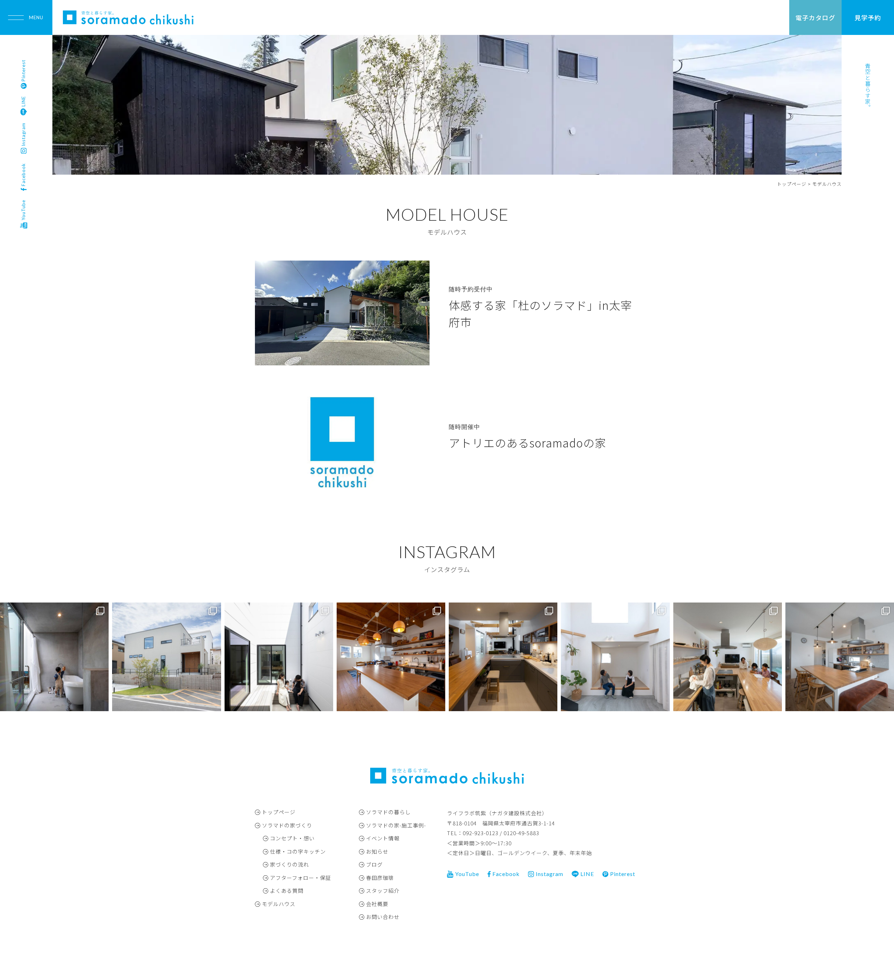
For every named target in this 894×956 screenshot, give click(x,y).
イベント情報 (383, 838)
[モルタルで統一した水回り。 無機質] (54, 657)
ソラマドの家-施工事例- (396, 825)
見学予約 (868, 17)
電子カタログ (815, 17)
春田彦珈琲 (380, 877)
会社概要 (377, 903)
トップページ (278, 812)
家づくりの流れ (289, 864)
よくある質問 (286, 890)
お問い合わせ (383, 916)
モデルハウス (278, 903)
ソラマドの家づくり (287, 825)
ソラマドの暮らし (388, 812)
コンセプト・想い (292, 838)
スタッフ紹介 (383, 890)
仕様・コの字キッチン (298, 851)
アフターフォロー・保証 (300, 877)
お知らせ (377, 851)
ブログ (374, 864)
